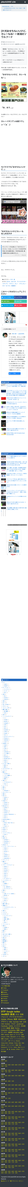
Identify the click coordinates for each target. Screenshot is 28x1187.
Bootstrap (6, 756)
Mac (5, 824)
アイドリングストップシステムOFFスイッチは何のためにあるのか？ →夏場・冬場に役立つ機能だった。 (16, 492)
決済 (3, 694)
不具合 (23, 1036)
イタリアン (5, 283)
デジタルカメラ (7, 782)
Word (5, 816)
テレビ (4, 902)
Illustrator (6, 843)
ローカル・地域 (6, 763)
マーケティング (7, 915)
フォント (4, 1017)
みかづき (13, 281)
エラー (22, 1049)
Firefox (5, 871)
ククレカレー (22, 283)
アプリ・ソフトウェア (7, 865)
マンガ (4, 912)
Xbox (5, 900)
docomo (5, 851)
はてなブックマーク (8, 736)
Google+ (5, 733)
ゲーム (4, 897)
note (5, 726)
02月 (6, 1065)
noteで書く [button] (19, 301)
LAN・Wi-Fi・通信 (6, 934)
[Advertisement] (14, 20)
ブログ (5, 741)
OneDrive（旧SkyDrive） (9, 814)
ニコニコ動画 (7, 775)
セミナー (3, 1049)
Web (3, 795)
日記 (3, 937)
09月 (23, 1065)
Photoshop (6, 841)
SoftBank (6, 854)
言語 (3, 925)
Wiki (3, 789)
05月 (2, 1061)
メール (18, 1036)
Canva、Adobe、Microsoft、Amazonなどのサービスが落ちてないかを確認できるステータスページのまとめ (16, 408)
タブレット (5, 859)
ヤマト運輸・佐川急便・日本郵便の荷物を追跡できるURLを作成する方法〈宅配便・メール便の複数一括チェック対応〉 (16, 469)
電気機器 (4, 941)
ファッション (5, 924)
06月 (6, 1061)
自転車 (4, 939)
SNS (5, 728)
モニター (6, 690)
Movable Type (7, 758)
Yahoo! (4, 827)
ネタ (12, 6)
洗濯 (5, 947)
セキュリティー (6, 792)
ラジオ (4, 885)
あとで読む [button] (19, 305)
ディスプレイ (7, 689)
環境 (3, 787)
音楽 (3, 881)
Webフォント (21, 1047)
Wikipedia (6, 790)
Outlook (5, 807)
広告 (3, 714)
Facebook (6, 729)
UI (14, 1034)
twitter (17, 1011)
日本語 (5, 927)
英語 (5, 929)
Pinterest (6, 738)
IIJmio (5, 849)
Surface (5, 812)
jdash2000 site (8, 2)
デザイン (4, 706)
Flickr (5, 783)
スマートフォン (10, 1045)
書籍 (2, 1039)
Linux (5, 876)
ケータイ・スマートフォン (8, 846)
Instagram (6, 723)
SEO (5, 755)
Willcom (5, 856)
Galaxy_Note (4, 1043)
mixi (5, 734)
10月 (2, 1066)
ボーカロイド (7, 878)
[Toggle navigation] (25, 2)
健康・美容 (5, 903)
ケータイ (4, 1032)
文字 (9, 1041)
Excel (5, 817)
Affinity (5, 866)
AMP (5, 746)
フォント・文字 (6, 707)
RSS (20, 1045)
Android (5, 802)
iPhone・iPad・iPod (8, 822)
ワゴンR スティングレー (9, 907)
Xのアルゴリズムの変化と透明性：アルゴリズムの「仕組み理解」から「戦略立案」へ (16, 386)
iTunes (5, 826)
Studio (5, 745)
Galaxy (5, 848)
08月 (19, 1070)
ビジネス (4, 914)
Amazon (4, 844)
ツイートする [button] (7, 297)
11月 (6, 1066)
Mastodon (5, 994)
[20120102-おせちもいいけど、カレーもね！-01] (14, 91)
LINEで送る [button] (6, 301)
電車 (3, 942)
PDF (21, 1022)
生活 (3, 946)
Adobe (4, 837)
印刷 (3, 701)
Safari (5, 875)
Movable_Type (18, 1032)
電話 (3, 861)
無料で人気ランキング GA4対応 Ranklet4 (17, 524)
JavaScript (6, 751)
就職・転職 (6, 919)
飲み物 (5, 895)
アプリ (11, 1039)
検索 (5, 799)
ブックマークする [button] (8, 305)
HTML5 (18, 1049)
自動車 (4, 905)
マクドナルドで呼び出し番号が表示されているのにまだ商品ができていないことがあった (16, 481)
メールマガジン (6, 880)
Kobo (5, 712)
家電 (5, 952)
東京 (5, 767)
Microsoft (5, 805)
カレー (16, 283)
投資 (5, 917)
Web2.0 (5, 797)
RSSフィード (5, 1181)
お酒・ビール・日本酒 (9, 893)
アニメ (4, 770)
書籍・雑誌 (5, 709)
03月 (9, 1070)
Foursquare (6, 1003)
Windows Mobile (6, 819)
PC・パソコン (6, 687)
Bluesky (5, 721)
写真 (3, 780)
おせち (8, 281)
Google (4, 800)
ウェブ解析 (6, 753)
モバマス (8, 286)
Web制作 (4, 743)
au (4, 853)
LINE (5, 724)
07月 (19, 1065)
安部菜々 (13, 286)
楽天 (3, 836)
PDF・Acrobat (6, 704)
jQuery (5, 760)
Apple (4, 821)
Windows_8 (4, 1047)
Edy (4, 696)
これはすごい (5, 936)
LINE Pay (6, 699)
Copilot (5, 684)
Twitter (5, 731)
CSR (5, 922)
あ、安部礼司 (7, 886)
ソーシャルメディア (7, 716)
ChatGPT (6, 685)
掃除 (5, 949)
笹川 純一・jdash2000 (18, 333)
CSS (5, 750)
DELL (5, 692)
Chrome (5, 804)
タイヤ (5, 908)
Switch (5, 898)
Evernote (6, 870)
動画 (3, 772)
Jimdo (5, 762)
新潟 (5, 765)
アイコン (10, 1047)
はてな (4, 831)
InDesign (6, 839)
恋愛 (3, 910)
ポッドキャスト (7, 888)
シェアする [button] (19, 297)
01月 (2, 1065)
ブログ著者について (15, 373)
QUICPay (6, 697)
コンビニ (6, 951)
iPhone (10, 1019)
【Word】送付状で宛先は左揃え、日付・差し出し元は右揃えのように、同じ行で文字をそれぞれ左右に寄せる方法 (16, 463)
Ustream (6, 777)
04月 (9, 1065)
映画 (5, 778)
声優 (3, 890)
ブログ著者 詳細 (5, 986)
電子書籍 (6, 711)
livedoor (4, 829)
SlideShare (6, 739)
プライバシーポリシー (18, 1181)
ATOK (5, 834)
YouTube (6, 773)
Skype (5, 863)
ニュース (4, 785)
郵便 (3, 930)
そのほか (4, 954)
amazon (3, 1036)
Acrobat (13, 1049)
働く (5, 920)
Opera (5, 873)
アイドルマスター (21, 281)
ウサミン (11, 283)
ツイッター (4, 1041)
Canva (5, 868)
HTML (5, 748)
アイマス (18, 1034)
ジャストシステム (6, 832)
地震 (3, 794)
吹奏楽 (5, 883)
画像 (18, 1030)
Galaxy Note (6, 858)
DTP (3, 702)
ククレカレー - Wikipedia (20, 255)
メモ (3, 956)
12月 (9, 1072)
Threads (5, 719)
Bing (5, 809)
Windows (6, 810)
